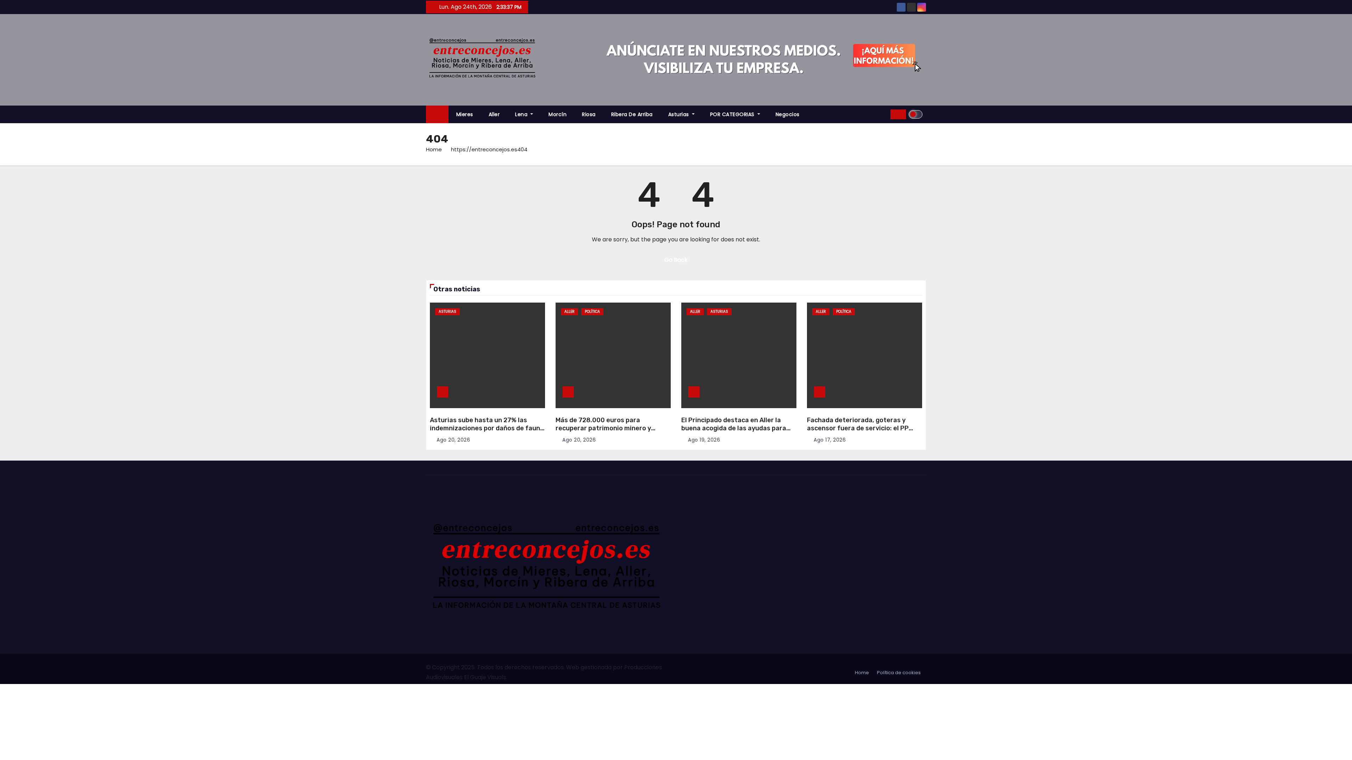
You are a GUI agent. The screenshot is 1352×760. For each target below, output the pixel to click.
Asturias (679, 114)
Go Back (676, 260)
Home (434, 149)
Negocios (788, 114)
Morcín (558, 114)
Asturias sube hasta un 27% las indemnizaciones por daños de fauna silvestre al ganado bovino (487, 428)
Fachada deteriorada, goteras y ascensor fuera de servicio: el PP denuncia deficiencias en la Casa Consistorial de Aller (858, 432)
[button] (883, 114)
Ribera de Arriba (632, 114)
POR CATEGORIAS (733, 114)
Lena (522, 114)
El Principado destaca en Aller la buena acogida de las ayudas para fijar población (733, 428)
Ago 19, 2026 (704, 439)
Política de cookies (899, 672)
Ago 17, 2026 (830, 439)
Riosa (589, 114)
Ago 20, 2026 (453, 439)
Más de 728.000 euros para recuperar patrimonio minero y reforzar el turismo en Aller (603, 428)
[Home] (437, 115)
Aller (494, 114)
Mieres (464, 114)
